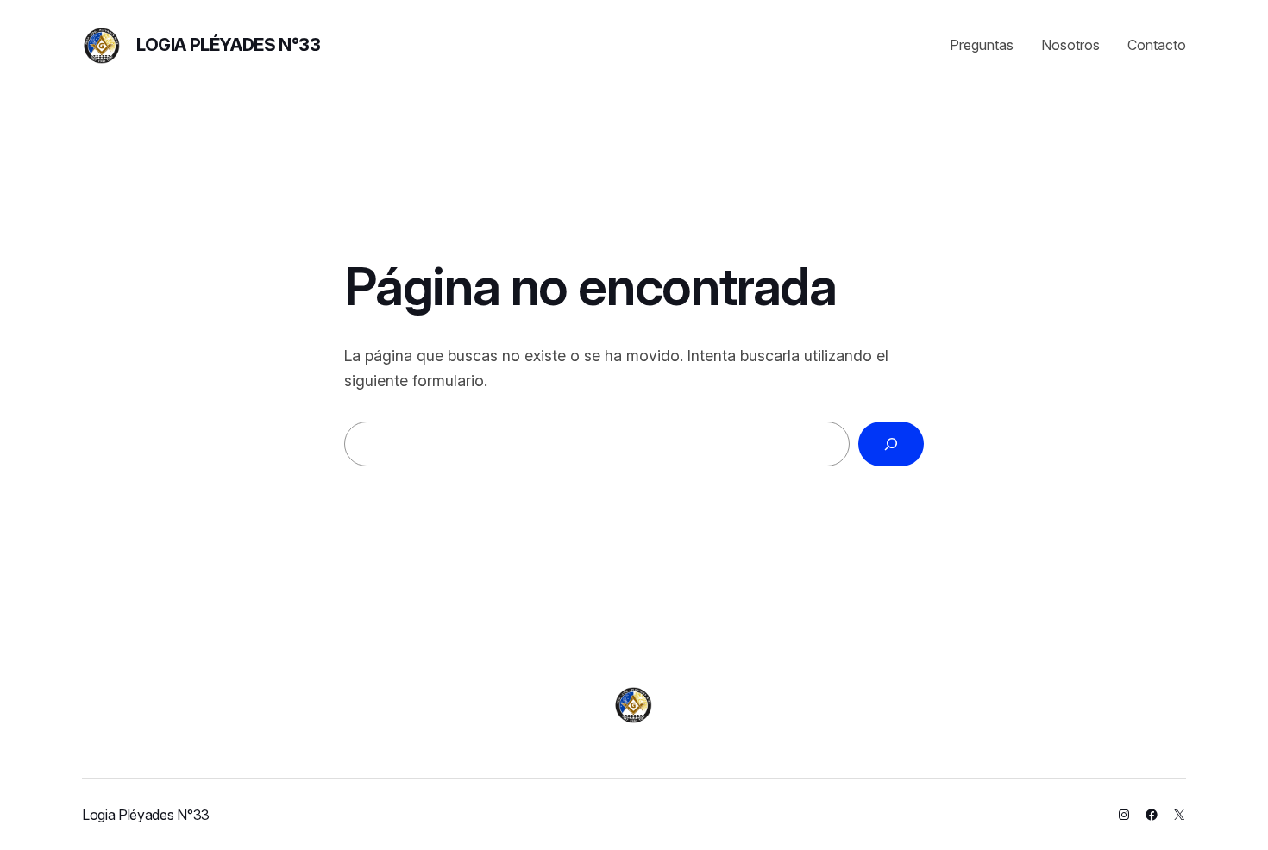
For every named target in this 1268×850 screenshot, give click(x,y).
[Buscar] (891, 444)
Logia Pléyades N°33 (228, 44)
